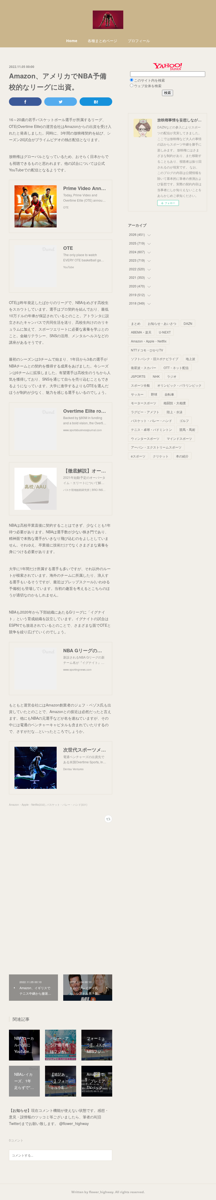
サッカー (137, 394)
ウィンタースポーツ (145, 438)
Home (71, 40)
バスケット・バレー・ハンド (151, 420)
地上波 (190, 358)
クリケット (161, 456)
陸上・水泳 (175, 412)
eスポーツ (138, 456)
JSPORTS (138, 376)
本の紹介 (182, 456)
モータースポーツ (143, 403)
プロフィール (139, 40)
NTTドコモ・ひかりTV (147, 350)
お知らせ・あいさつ (162, 323)
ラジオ (171, 376)
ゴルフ (184, 420)
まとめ (135, 323)
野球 (154, 394)
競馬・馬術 (187, 429)
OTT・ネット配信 (176, 367)
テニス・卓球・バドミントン (151, 429)
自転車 (169, 394)
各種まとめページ (102, 40)
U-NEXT (165, 332)
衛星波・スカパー (143, 367)
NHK (156, 376)
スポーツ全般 (140, 385)
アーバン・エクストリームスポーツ (156, 447)
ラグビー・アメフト (145, 412)
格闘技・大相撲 (175, 403)
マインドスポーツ (179, 438)
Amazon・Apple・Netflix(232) (27, 804)
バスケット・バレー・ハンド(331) (67, 804)
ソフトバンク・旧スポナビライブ (154, 358)
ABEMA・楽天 (141, 332)
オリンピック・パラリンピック (179, 385)
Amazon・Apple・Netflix (148, 341)
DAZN (188, 323)
